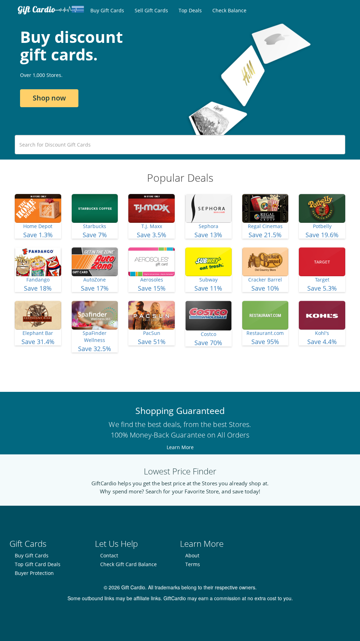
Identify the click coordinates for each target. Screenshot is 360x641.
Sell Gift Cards (151, 10)
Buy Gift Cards (107, 10)
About (192, 555)
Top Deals (190, 10)
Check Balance (229, 10)
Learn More (180, 447)
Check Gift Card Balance (128, 564)
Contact (109, 555)
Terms (192, 564)
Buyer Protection (34, 573)
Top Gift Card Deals (37, 564)
